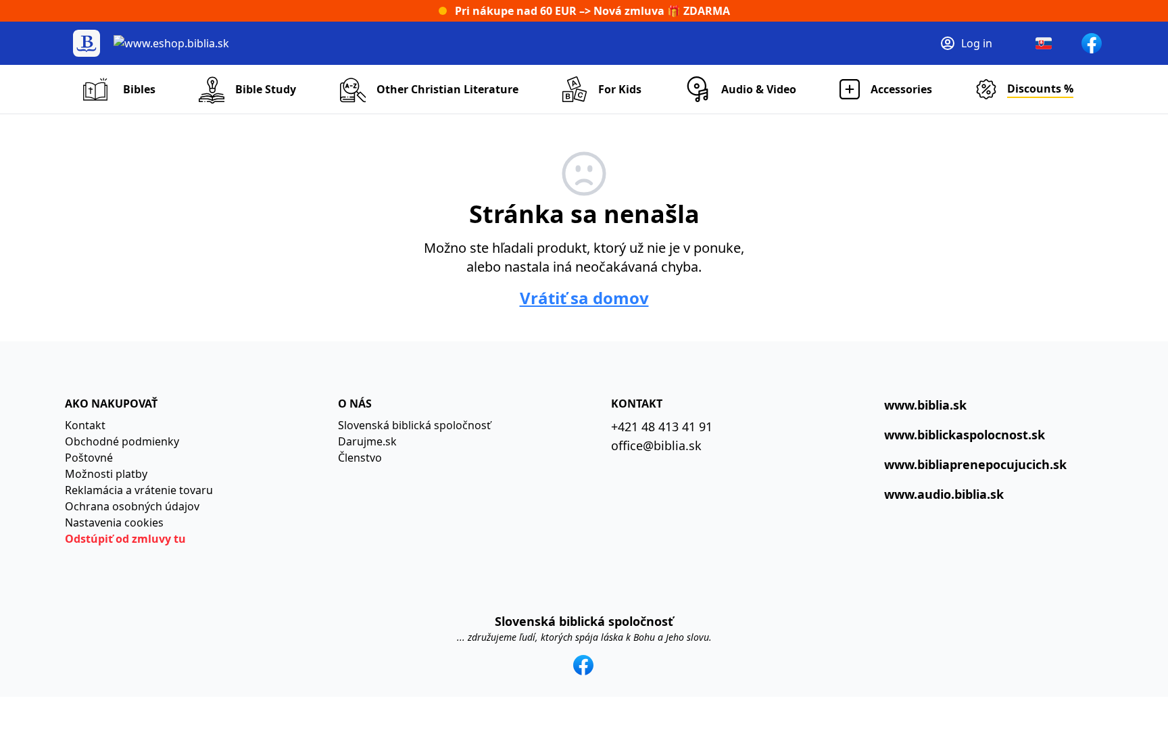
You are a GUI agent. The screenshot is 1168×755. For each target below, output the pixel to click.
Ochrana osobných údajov (132, 506)
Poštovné (89, 457)
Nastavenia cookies (114, 522)
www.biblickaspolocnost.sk (964, 435)
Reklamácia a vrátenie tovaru (139, 490)
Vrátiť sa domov (584, 298)
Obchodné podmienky (122, 441)
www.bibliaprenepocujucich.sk (975, 464)
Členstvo (360, 457)
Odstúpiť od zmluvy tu (125, 538)
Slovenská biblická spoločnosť (414, 425)
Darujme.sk (367, 441)
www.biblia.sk (925, 405)
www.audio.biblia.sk (944, 494)
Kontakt (85, 425)
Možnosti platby (106, 473)
